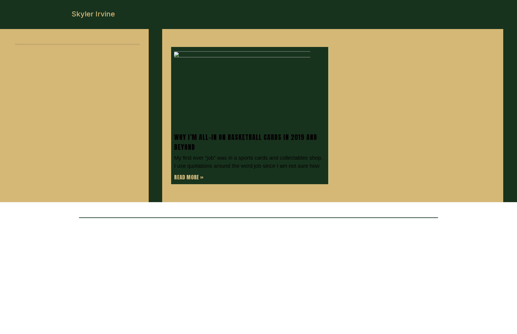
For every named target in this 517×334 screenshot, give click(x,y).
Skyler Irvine (93, 14)
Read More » (188, 177)
